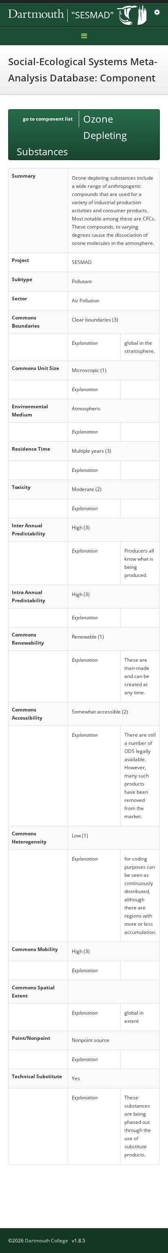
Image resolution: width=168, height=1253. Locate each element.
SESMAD (65, 15)
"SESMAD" (92, 15)
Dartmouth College (46, 1240)
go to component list (48, 118)
